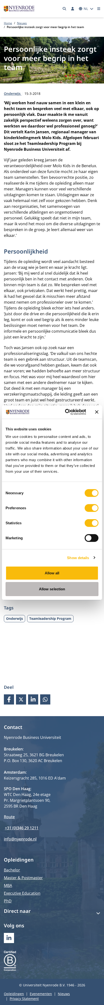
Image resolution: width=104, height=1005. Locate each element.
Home (8, 23)
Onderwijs (13, 93)
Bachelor (12, 870)
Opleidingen (14, 993)
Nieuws (22, 23)
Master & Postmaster (23, 877)
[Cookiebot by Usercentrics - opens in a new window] (65, 412)
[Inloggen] (72, 8)
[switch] (91, 508)
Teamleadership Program (50, 618)
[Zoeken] (64, 8)
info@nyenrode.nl (20, 839)
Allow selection (52, 589)
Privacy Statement (24, 998)
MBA (8, 885)
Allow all (52, 573)
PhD (8, 901)
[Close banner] (96, 412)
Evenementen (41, 993)
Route (9, 816)
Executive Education (22, 893)
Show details (78, 557)
